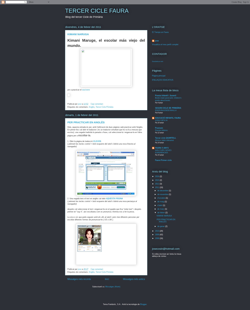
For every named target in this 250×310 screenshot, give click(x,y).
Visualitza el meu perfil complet (165, 44)
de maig (161, 201)
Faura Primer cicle (163, 160)
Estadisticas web (157, 61)
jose (157, 41)
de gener (161, 226)
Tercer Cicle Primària (104, 107)
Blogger (143, 304)
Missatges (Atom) (112, 287)
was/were (85, 90)
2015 (157, 180)
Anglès (92, 107)
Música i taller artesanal (164, 140)
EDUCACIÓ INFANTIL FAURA (168, 118)
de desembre (163, 191)
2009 (157, 234)
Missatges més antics (134, 279)
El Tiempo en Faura (160, 32)
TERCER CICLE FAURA (97, 11)
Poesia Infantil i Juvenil (165, 95)
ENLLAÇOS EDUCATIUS (162, 80)
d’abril (160, 205)
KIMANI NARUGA (78, 34)
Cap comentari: (97, 104)
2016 (157, 176)
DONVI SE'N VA (161, 120)
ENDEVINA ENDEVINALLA (166, 110)
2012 (157, 184)
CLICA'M (97, 141)
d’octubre (161, 198)
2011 (157, 187)
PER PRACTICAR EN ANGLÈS (86, 122)
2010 (157, 231)
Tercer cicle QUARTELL (165, 138)
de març (161, 209)
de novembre (163, 194)
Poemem (159, 128)
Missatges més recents (79, 279)
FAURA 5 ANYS (162, 148)
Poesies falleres (161, 130)
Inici (107, 279)
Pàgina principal (158, 76)
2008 (157, 238)
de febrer (161, 212)
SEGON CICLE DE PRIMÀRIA (168, 108)
